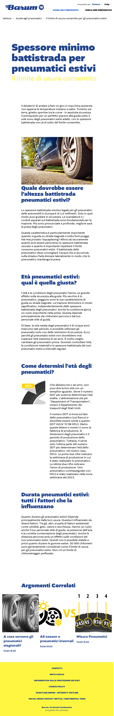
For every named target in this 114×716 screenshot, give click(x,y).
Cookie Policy (57, 686)
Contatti (57, 668)
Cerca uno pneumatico (98, 10)
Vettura (96, 4)
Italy (107, 4)
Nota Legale (57, 674)
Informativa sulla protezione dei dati (57, 680)
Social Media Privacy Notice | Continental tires (57, 698)
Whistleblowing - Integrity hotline (57, 692)
